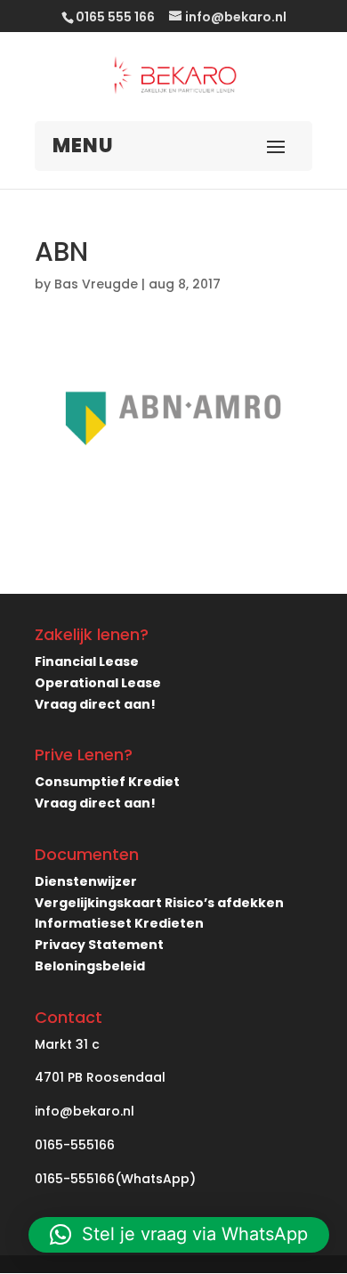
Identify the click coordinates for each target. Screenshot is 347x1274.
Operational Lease (98, 683)
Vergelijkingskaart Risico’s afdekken (159, 903)
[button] (178, 1235)
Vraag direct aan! (95, 704)
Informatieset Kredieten (119, 923)
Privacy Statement (99, 944)
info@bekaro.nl (84, 1111)
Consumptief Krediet (107, 782)
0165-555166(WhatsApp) (115, 1179)
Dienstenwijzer (86, 881)
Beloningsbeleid (90, 966)
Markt (53, 1044)
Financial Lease (87, 661)
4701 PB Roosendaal (100, 1077)
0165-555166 (75, 1145)
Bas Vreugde (96, 284)
